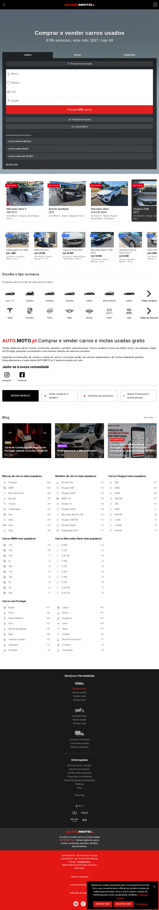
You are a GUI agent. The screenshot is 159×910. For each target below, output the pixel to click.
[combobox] (81, 74)
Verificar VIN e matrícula (79, 773)
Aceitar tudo (103, 904)
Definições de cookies (79, 893)
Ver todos (149, 417)
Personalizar (141, 904)
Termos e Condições (80, 877)
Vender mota (79, 723)
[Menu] (4, 5)
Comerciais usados (79, 743)
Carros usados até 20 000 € (21, 156)
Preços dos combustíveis (79, 776)
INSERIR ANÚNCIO (20, 395)
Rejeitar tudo (123, 904)
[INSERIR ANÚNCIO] (155, 5)
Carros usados (80, 692)
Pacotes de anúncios (100, 395)
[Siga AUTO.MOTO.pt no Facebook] (75, 903)
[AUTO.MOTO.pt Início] (79, 4)
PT (80, 806)
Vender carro (79, 696)
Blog (79, 787)
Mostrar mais (12, 164)
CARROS (28, 55)
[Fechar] (154, 885)
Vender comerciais (79, 747)
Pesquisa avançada (81, 119)
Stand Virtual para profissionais (138, 396)
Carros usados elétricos (19, 141)
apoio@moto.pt (83, 862)
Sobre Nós (80, 795)
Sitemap (79, 784)
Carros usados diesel (18, 149)
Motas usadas (79, 719)
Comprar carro (79, 688)
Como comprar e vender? (58, 396)
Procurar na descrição (81, 63)
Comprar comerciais (79, 739)
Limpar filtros (81, 126)
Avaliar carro (79, 700)
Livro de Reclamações (79, 885)
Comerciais (129, 55)
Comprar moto (79, 716)
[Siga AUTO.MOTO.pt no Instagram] (83, 903)
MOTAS (77, 55)
